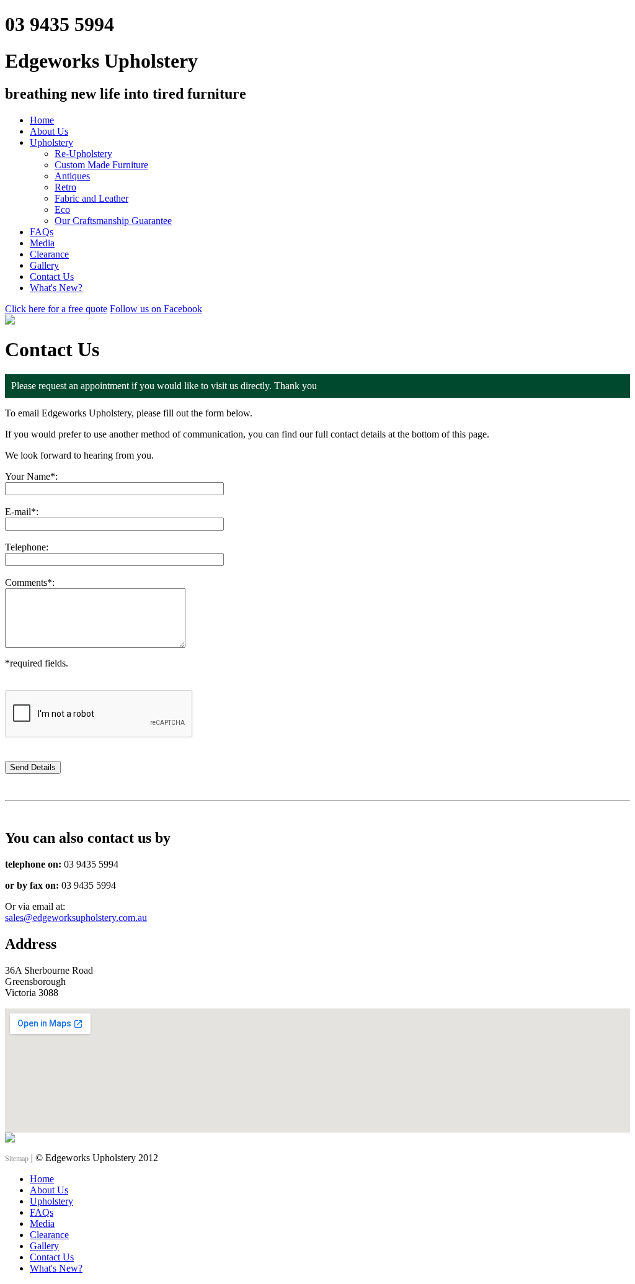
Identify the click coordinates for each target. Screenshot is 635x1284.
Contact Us (52, 276)
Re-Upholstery (83, 153)
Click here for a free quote (56, 308)
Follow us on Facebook (156, 308)
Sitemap (17, 1158)
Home (42, 120)
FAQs (41, 232)
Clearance (49, 254)
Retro (65, 187)
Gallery (44, 265)
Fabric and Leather (91, 198)
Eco (62, 209)
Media (42, 243)
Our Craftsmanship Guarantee (113, 220)
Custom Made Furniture (101, 164)
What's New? (56, 287)
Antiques (72, 176)
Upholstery (51, 142)
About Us (49, 131)
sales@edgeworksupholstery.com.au (76, 917)
